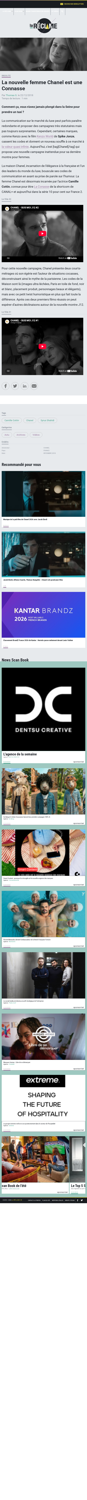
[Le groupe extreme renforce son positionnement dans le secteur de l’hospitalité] (43, 1098)
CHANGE (11, 1064)
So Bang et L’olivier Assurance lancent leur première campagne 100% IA (26, 817)
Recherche (62, 11)
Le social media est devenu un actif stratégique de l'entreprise (23, 1001)
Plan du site (46, 1200)
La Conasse (41, 186)
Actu (7, 434)
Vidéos (36, 434)
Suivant (84, 1145)
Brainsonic (12, 941)
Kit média (55, 11)
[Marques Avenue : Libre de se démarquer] (43, 1037)
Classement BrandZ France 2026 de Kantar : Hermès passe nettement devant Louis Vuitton (38, 640)
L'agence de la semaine (20, 754)
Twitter (15, 386)
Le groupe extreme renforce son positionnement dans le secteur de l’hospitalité (29, 1124)
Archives (21, 434)
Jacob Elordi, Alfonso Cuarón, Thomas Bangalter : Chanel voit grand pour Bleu (33, 580)
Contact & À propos (34, 1200)
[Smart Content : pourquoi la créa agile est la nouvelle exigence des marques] (43, 852)
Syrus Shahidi (47, 420)
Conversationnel (14, 880)
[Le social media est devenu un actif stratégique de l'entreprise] (43, 975)
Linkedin (24, 386)
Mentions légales (57, 1200)
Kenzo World (45, 136)
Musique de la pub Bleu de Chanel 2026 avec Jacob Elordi (25, 519)
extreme (11, 1125)
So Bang (11, 819)
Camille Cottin (12, 420)
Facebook (5, 386)
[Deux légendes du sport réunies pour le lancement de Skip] (43, 1159)
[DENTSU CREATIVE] (43, 709)
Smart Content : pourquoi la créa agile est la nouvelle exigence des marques (28, 878)
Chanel (29, 420)
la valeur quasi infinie (15, 146)
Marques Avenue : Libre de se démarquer (16, 1062)
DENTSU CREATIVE (14, 757)
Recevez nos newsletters (74, 4)
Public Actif (12, 1003)
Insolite (6, 76)
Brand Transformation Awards (38, 11)
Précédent (3, 1145)
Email (34, 386)
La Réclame (43, 27)
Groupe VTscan (69, 1200)
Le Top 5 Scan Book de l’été (22, 1186)
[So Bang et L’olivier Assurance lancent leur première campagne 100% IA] (43, 791)
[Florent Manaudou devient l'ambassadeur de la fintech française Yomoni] (43, 914)
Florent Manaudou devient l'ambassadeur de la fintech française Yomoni (26, 940)
